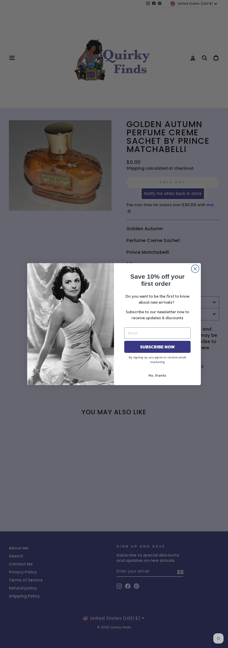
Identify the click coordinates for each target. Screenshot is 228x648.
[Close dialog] (195, 269)
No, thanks (157, 375)
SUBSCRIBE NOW (157, 346)
